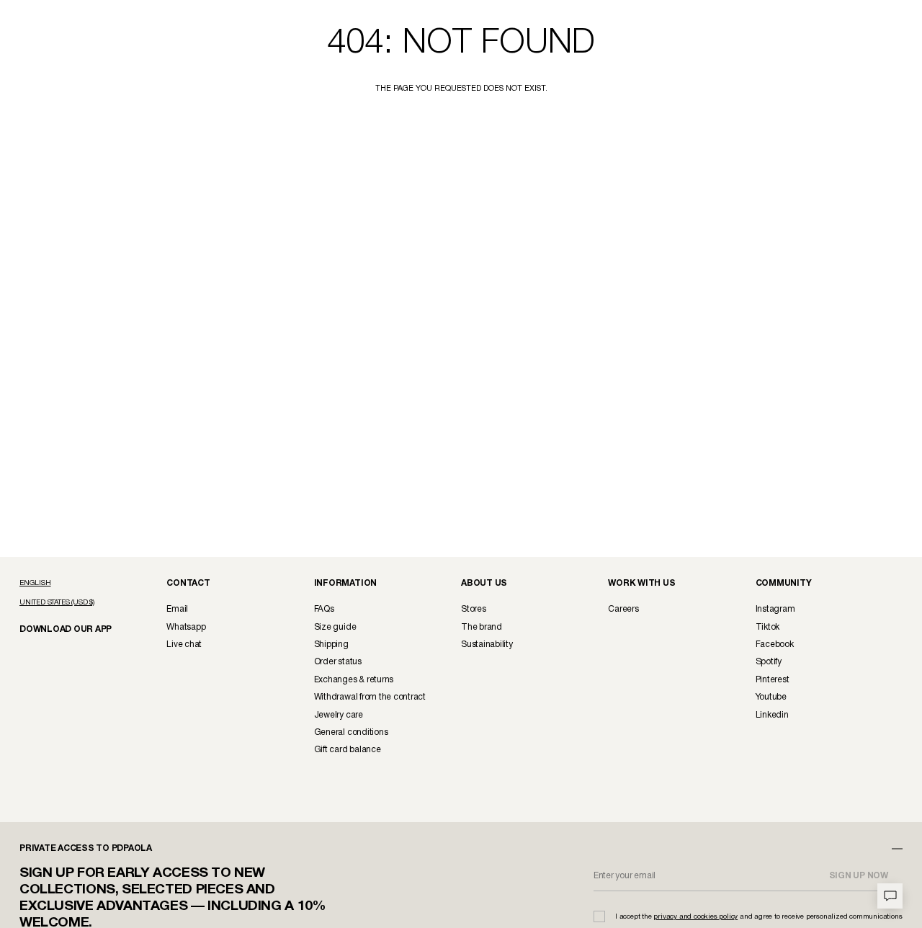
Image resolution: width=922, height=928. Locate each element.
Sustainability (487, 644)
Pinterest (772, 680)
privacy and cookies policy (695, 917)
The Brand (481, 627)
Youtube (771, 697)
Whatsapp (185, 627)
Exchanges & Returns (353, 680)
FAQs (324, 609)
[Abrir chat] (890, 896)
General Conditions (351, 732)
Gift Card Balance (347, 750)
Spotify (769, 662)
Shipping (331, 644)
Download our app (59, 628)
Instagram (775, 609)
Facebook (775, 644)
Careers (623, 609)
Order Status (338, 662)
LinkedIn (772, 715)
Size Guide (335, 627)
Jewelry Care (338, 715)
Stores (473, 609)
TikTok (768, 627)
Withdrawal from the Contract (370, 697)
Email (177, 609)
